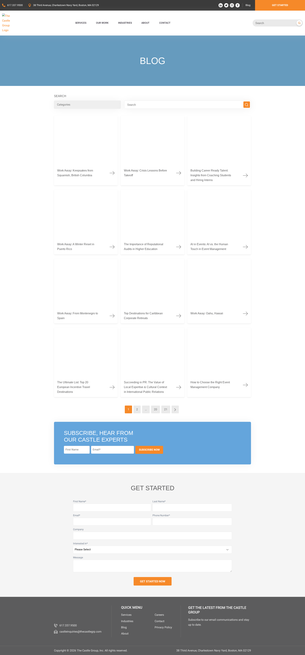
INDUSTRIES (125, 22)
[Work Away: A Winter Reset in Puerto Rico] (86, 222)
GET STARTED (280, 5)
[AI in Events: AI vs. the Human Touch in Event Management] (219, 222)
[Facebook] (237, 5)
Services (126, 614)
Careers (159, 614)
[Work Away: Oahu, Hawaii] (219, 291)
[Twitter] (226, 5)
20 (155, 409)
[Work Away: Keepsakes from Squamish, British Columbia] (86, 150)
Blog (248, 5)
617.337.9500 (15, 5)
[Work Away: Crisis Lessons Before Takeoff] (152, 150)
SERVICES (80, 22)
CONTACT (165, 22)
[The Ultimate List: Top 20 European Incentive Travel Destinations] (86, 362)
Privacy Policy (163, 627)
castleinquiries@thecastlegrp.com (80, 631)
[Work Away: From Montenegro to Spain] (86, 291)
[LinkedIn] (221, 5)
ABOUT (145, 22)
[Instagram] (232, 5)
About (124, 633)
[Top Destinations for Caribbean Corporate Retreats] (152, 291)
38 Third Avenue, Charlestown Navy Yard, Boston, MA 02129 (66, 5)
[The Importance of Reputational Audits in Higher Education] (152, 222)
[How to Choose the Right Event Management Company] (219, 362)
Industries (127, 621)
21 (165, 409)
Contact (159, 621)
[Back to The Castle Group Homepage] (10, 23)
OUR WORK (102, 22)
